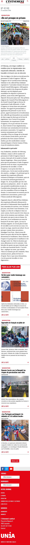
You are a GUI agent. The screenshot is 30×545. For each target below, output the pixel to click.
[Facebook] (2, 469)
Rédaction (3, 498)
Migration (5, 15)
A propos (3, 495)
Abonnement (4, 511)
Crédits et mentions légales (8, 542)
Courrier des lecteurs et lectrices (10, 501)
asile (2, 59)
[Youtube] (11, 469)
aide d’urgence (13, 59)
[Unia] (8, 535)
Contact (3, 528)
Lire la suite (5, 315)
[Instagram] (6, 469)
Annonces (3, 514)
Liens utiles (4, 504)
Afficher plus (15, 461)
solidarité (26, 59)
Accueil (3, 493)
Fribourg (20, 59)
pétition (7, 59)
